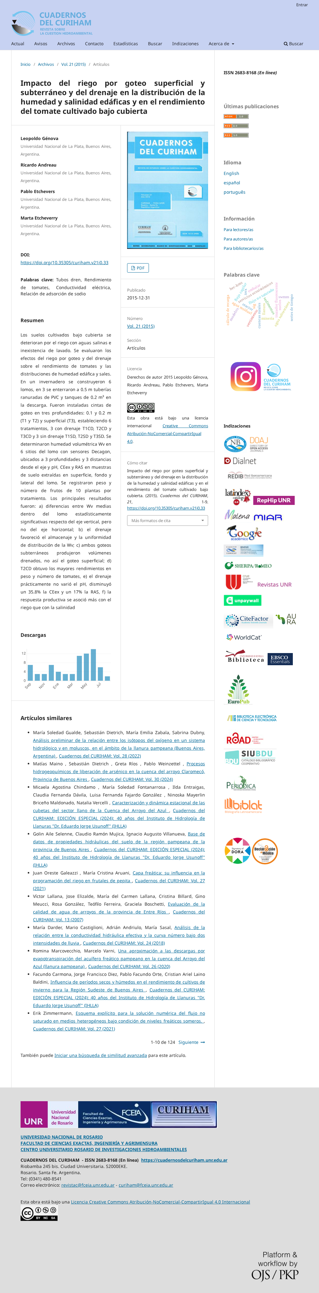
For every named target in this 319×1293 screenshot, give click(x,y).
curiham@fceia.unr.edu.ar (146, 1185)
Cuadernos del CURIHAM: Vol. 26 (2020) (129, 966)
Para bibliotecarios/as (244, 248)
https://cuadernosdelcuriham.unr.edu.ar (184, 1160)
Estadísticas (125, 43)
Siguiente (188, 1042)
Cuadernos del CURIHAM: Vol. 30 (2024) (132, 779)
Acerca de (220, 43)
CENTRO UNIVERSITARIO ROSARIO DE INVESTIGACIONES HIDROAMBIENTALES (104, 1149)
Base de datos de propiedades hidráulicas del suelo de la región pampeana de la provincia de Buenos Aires (119, 841)
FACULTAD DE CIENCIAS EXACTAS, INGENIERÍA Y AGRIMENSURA (89, 1143)
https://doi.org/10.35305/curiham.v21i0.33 (64, 262)
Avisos (40, 43)
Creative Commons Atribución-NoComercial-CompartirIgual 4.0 (167, 433)
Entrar (302, 4)
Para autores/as (238, 239)
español (232, 183)
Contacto (94, 43)
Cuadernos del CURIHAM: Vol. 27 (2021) (74, 1029)
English (231, 173)
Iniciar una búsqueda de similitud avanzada (101, 1055)
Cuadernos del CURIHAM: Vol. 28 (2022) (100, 756)
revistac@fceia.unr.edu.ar (88, 1185)
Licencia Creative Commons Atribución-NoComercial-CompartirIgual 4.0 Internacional (160, 1202)
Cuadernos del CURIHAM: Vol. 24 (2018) (124, 943)
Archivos (66, 43)
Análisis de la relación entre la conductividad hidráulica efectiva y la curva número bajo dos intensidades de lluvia (119, 935)
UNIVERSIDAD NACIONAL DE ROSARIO (62, 1137)
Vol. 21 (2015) (73, 64)
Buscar (155, 43)
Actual (17, 43)
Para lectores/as (238, 229)
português (234, 192)
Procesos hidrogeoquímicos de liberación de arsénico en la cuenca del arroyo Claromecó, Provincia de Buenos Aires (119, 771)
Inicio (26, 64)
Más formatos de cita (150, 520)
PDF (140, 268)
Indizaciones (185, 43)
